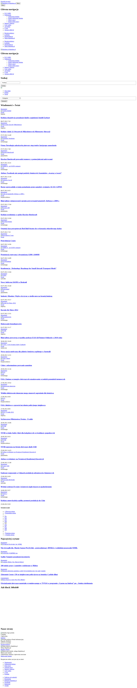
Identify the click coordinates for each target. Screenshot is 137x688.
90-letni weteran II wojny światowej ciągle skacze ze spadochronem (26, 487)
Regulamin (7, 679)
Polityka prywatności (10, 677)
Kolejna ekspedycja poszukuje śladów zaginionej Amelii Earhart (25, 118)
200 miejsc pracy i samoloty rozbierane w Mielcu (19, 566)
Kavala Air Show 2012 (9, 310)
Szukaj (4, 82)
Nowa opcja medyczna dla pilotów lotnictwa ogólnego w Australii (26, 352)
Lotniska (7, 35)
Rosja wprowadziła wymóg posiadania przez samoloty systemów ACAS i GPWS (31, 187)
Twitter (6, 685)
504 (5, 521)
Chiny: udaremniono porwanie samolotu (16, 365)
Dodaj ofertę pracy (13, 21)
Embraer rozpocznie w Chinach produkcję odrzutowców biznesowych (27, 473)
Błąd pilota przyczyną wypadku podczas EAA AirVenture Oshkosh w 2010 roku (31, 338)
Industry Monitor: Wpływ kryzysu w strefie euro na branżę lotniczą (26, 296)
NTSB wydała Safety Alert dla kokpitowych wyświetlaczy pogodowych (28, 433)
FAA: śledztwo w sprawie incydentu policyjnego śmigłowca (23, 405)
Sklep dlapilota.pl (9, 38)
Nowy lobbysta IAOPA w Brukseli (14, 282)
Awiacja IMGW (9, 30)
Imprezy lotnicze (9, 23)
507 (5, 526)
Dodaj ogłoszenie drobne (15, 18)
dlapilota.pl (12, 3)
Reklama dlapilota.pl (10, 680)
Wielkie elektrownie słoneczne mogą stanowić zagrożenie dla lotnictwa (27, 393)
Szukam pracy (8, 667)
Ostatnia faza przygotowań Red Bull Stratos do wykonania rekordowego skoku (31, 229)
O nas (6, 28)
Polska (6, 92)
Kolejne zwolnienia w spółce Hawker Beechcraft (19, 215)
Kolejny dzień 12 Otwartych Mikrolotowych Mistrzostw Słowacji (25, 132)
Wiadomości (8, 662)
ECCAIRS (7, 13)
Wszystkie (7, 91)
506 (5, 525)
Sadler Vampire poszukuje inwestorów (15, 557)
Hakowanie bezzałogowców (11, 324)
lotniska (3, 638)
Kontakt (6, 674)
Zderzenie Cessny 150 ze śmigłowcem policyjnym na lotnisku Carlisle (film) (29, 574)
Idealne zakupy (5, 649)
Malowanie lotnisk (6, 656)
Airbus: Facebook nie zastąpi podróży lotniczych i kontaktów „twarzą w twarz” (31, 173)
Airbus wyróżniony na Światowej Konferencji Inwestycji (22, 459)
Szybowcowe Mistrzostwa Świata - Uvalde (17, 419)
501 (5, 516)
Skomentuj (4, 109)
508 (5, 528)
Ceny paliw (7, 25)
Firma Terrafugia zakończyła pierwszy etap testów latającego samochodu (28, 145)
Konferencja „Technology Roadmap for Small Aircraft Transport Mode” (28, 268)
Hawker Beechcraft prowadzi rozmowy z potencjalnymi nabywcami (26, 159)
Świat (6, 94)
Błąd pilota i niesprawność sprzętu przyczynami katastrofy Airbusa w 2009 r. (30, 201)
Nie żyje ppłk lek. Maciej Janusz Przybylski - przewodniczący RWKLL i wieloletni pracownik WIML (39, 548)
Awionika (7, 26)
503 (5, 520)
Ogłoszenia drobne (13, 16)
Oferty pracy (12, 20)
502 (5, 518)
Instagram (7, 684)
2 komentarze (5, 578)
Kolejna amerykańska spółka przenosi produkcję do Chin (23, 500)
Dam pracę (7, 666)
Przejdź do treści (5, 1)
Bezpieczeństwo (9, 33)
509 (5, 530)
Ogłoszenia (7, 15)
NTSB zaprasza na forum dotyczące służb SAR (19, 447)
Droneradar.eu (8, 36)
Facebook (7, 682)
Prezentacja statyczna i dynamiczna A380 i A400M (20, 255)
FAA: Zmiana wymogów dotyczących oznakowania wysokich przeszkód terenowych (33, 379)
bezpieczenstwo (5, 644)
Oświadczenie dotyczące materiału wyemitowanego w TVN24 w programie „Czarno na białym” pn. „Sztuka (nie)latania (47, 583)
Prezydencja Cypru (8, 241)
